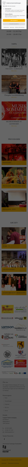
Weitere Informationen (19, 27)
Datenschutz (6, 27)
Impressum (12, 27)
